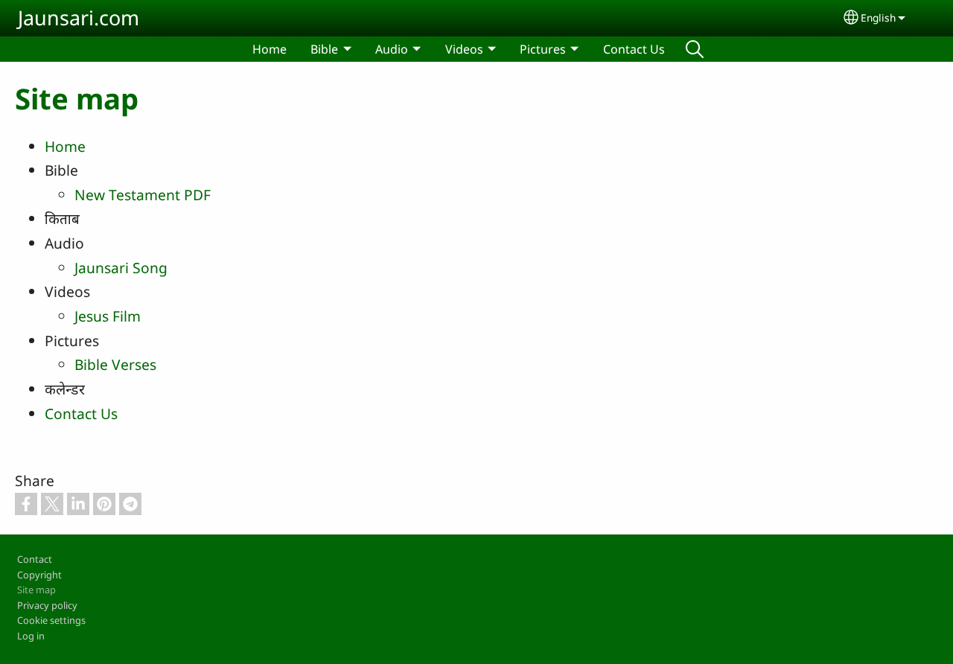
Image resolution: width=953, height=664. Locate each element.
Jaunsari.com (78, 17)
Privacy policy (47, 605)
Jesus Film (107, 316)
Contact (34, 559)
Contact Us (634, 49)
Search (695, 49)
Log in (31, 635)
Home (269, 49)
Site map (36, 589)
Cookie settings (51, 620)
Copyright (39, 574)
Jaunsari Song (121, 268)
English (878, 17)
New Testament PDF (142, 195)
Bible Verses (115, 364)
